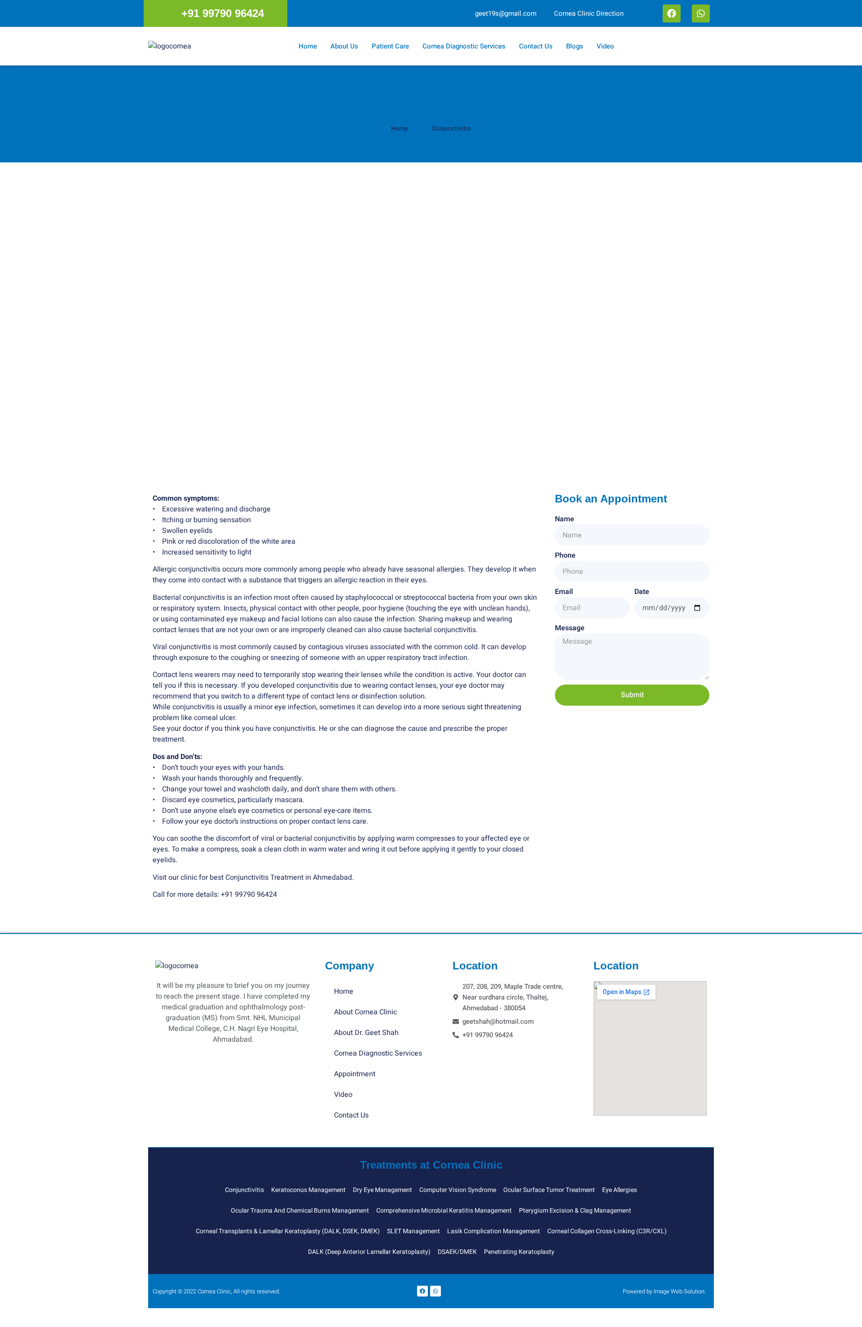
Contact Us (536, 46)
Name (564, 519)
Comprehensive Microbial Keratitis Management (444, 1210)
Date (641, 591)
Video (605, 46)
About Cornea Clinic (365, 1012)
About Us (344, 46)
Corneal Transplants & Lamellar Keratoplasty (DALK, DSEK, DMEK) (288, 1231)
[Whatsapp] (701, 13)
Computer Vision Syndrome (457, 1190)
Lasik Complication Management (493, 1231)
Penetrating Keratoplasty (519, 1252)
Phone (565, 555)
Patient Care (390, 46)
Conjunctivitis (244, 1190)
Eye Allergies (619, 1190)
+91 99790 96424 (249, 894)
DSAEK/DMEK (457, 1252)
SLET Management (413, 1231)
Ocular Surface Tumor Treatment (549, 1190)
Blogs (574, 46)
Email (564, 591)
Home (308, 46)
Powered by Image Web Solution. (664, 1291)
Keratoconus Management (308, 1190)
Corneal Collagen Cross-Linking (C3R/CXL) (607, 1231)
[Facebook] (672, 13)
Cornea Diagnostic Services (464, 46)
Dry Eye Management (382, 1190)
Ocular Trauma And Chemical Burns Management (300, 1210)
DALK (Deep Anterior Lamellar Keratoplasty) (369, 1252)
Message (570, 628)
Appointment (354, 1074)
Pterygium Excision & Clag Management (575, 1210)
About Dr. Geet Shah (366, 1032)
